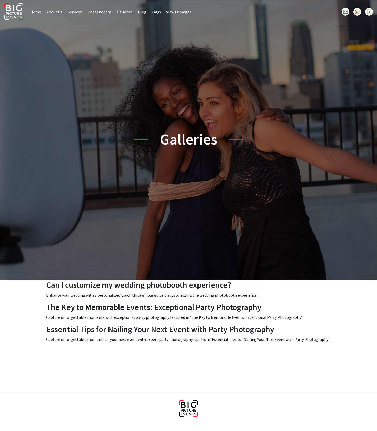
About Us (54, 11)
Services (75, 11)
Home (35, 11)
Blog (142, 11)
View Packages (178, 11)
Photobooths (99, 11)
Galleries (125, 11)
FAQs (156, 11)
